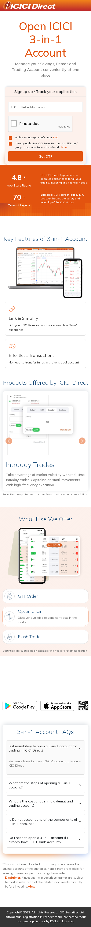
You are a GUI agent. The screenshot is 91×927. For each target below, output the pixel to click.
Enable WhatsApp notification (36, 137)
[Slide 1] (38, 484)
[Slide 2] (45, 484)
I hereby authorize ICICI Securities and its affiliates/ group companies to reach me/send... (46, 145)
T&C (55, 137)
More (64, 147)
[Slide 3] (53, 484)
